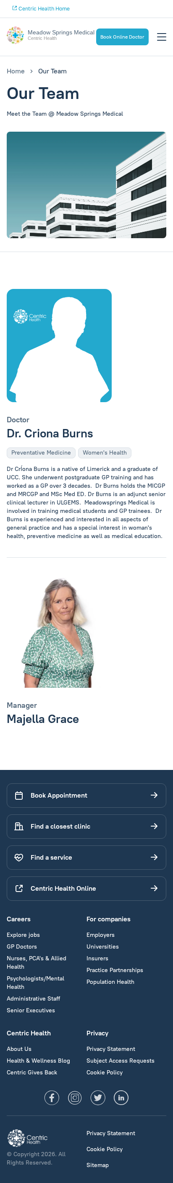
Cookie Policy (104, 1072)
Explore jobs (23, 935)
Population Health (110, 981)
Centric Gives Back (32, 1072)
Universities (102, 946)
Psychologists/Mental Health (35, 983)
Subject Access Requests (120, 1060)
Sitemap (97, 1165)
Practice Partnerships (114, 970)
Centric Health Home (43, 8)
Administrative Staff (33, 998)
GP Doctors (22, 946)
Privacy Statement (110, 1049)
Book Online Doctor (122, 37)
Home (16, 71)
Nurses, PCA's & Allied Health (36, 962)
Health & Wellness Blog (38, 1060)
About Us (19, 1049)
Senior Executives (31, 1010)
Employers (100, 935)
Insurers (97, 958)
